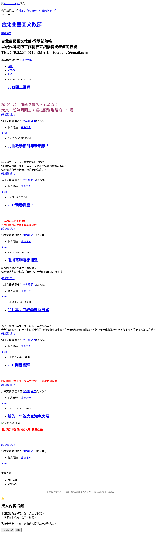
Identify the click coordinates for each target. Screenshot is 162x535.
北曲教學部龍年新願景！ (28, 146)
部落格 (11, 70)
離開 (18, 530)
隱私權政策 (99, 492)
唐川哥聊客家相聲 (23, 260)
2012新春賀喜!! (20, 205)
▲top (4, 133)
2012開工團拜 (19, 87)
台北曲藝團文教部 (21, 24)
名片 (10, 74)
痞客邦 (26, 121)
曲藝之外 (26, 127)
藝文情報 (27, 60)
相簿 (10, 66)
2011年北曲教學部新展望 (28, 310)
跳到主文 (6, 33)
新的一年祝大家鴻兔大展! (29, 416)
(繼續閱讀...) (8, 114)
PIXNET (57, 492)
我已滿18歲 (8, 530)
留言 (33, 121)
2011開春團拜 (19, 365)
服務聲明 (111, 492)
